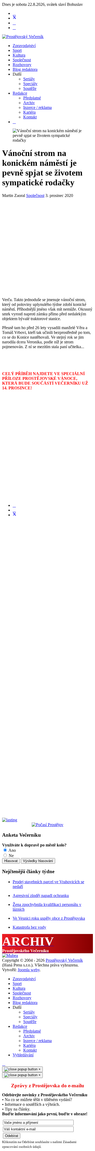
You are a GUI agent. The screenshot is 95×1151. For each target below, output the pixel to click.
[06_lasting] (9, 820)
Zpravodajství (24, 45)
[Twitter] (14, 18)
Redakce (20, 93)
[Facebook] (14, 13)
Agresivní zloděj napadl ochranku (41, 895)
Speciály (30, 83)
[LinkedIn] (14, 510)
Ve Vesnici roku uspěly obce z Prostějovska (49, 918)
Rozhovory (22, 64)
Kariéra (29, 112)
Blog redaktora (25, 69)
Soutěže (29, 88)
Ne (11, 855)
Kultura (19, 55)
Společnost (22, 60)
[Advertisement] (47, 245)
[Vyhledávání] (14, 121)
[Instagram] (14, 27)
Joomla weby (29, 970)
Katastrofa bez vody (29, 927)
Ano (12, 850)
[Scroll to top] (3, 1064)
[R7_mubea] (10, 955)
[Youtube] (14, 23)
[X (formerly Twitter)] (14, 515)
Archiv (29, 102)
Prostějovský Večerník (64, 960)
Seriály (29, 79)
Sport (17, 50)
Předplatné (32, 98)
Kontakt (30, 117)
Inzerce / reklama (37, 107)
